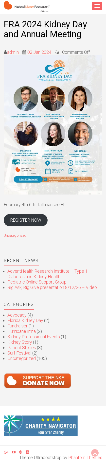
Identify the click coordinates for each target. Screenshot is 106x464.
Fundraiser (17, 325)
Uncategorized (15, 235)
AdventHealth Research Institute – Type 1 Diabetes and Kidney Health (47, 273)
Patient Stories (21, 347)
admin (13, 52)
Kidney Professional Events (33, 336)
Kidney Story (19, 342)
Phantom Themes (85, 457)
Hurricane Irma (21, 331)
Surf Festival (19, 353)
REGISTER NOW (25, 220)
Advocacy (17, 315)
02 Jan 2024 (39, 52)
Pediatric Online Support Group (37, 282)
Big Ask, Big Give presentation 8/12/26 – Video (52, 287)
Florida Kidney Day (25, 320)
